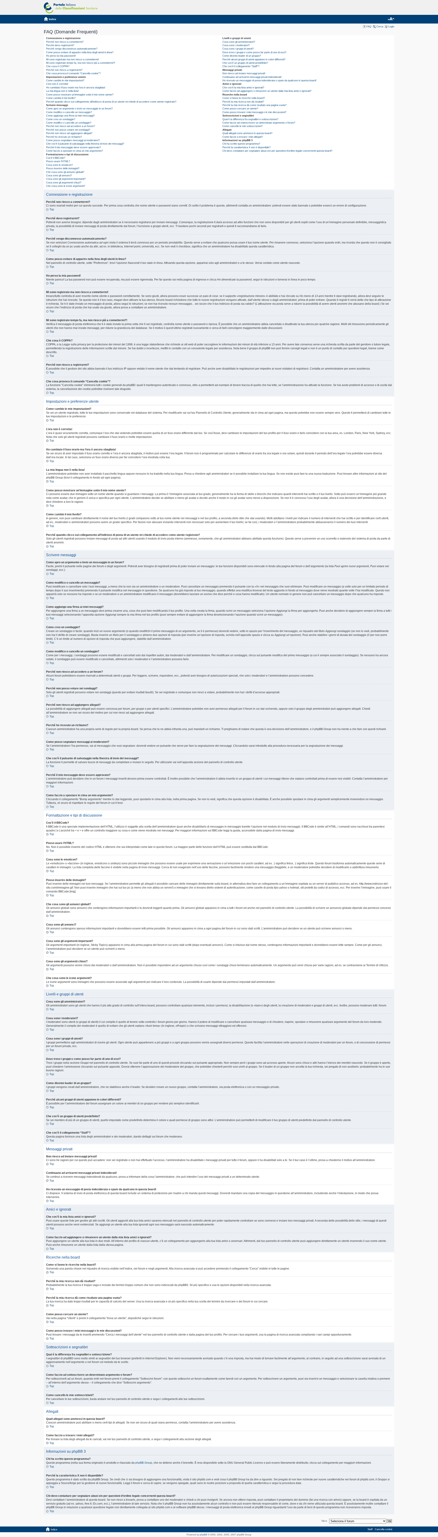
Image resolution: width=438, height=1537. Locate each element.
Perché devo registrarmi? (60, 45)
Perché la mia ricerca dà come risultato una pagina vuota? (254, 105)
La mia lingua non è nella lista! (62, 91)
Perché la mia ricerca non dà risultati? (243, 101)
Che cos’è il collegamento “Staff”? (240, 66)
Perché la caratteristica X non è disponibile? (246, 147)
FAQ (368, 26)
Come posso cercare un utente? (240, 108)
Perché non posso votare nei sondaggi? (68, 129)
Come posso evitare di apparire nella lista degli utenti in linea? (79, 52)
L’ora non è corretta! (57, 83)
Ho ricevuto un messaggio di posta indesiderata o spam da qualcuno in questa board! (269, 80)
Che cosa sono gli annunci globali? (65, 172)
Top (52, 209)
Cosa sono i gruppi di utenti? (238, 48)
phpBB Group (143, 1462)
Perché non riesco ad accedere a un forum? (70, 126)
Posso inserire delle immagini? (62, 168)
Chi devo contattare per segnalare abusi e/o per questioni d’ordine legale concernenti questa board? (277, 150)
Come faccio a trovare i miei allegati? (242, 136)
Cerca (379, 26)
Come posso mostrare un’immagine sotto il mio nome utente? (79, 94)
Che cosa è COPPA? (57, 66)
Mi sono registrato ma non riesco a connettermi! (72, 59)
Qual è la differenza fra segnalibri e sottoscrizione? (250, 119)
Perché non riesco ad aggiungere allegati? (69, 133)
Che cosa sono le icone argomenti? (65, 186)
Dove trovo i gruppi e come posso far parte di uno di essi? (254, 52)
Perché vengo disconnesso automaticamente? (71, 48)
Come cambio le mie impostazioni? (65, 80)
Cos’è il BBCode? (55, 157)
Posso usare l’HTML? (58, 161)
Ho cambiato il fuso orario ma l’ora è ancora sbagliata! (75, 87)
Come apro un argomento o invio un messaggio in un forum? (79, 108)
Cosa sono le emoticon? (59, 165)
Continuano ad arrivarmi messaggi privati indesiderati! (252, 77)
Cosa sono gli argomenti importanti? (66, 178)
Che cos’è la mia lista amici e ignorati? (243, 87)
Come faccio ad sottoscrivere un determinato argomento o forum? (258, 122)
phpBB (203, 1534)
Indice (52, 19)
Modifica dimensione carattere (391, 19)
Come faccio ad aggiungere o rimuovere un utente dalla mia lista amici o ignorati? (266, 91)
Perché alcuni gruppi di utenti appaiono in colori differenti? (253, 59)
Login (391, 26)
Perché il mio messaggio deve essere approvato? (73, 147)
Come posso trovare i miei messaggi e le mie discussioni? (254, 112)
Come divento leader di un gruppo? (241, 55)
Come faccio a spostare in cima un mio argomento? (74, 150)
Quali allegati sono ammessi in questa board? (247, 133)
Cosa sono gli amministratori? (238, 41)
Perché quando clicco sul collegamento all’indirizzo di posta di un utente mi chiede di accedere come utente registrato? (111, 101)
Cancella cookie (383, 1529)
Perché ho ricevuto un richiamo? (64, 136)
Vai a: (324, 1520)
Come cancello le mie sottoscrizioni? (242, 126)
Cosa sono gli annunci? (59, 175)
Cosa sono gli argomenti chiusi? (63, 182)
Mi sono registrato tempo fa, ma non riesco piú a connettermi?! (80, 62)
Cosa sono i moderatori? (236, 45)
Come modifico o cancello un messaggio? (69, 112)
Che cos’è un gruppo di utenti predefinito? (245, 62)
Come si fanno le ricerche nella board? (243, 98)
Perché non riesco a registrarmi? (64, 70)
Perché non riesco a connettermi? (64, 41)
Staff (370, 1529)
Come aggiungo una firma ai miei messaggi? (70, 115)
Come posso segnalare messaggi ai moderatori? (73, 140)
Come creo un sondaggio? (60, 119)
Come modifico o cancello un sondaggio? (68, 122)
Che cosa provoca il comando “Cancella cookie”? (73, 73)
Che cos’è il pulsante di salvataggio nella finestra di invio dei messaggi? (85, 143)
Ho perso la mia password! (61, 55)
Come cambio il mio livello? (61, 98)
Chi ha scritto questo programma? (241, 143)
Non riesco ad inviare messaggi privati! (243, 73)
